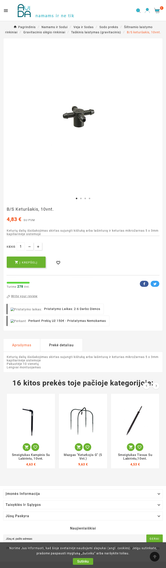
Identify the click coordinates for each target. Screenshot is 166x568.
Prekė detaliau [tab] (61, 345)
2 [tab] (81, 198)
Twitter (155, 284)
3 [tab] (85, 198)
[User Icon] (147, 10)
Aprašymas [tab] (21, 345)
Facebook (144, 284)
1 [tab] (76, 198)
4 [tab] (89, 198)
